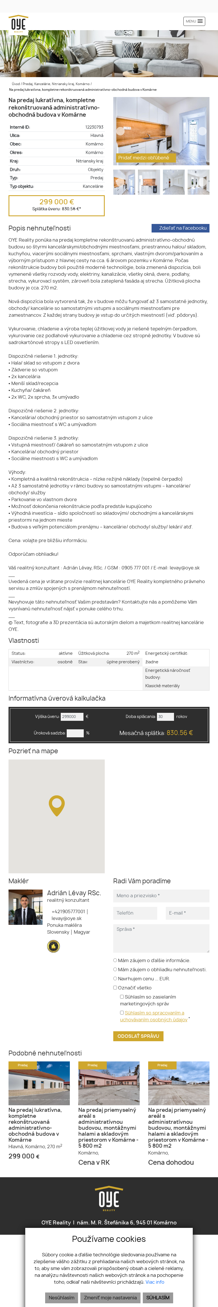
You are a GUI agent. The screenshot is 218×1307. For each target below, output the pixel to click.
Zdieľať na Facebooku (183, 228)
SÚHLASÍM (157, 1298)
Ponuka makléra (64, 925)
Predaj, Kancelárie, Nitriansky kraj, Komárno (57, 84)
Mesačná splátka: (156, 733)
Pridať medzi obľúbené (144, 158)
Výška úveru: (47, 717)
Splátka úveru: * (56, 209)
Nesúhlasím (61, 1298)
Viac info (155, 1282)
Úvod (15, 84)
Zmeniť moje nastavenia (110, 1298)
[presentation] (120, 131)
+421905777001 (68, 911)
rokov (181, 717)
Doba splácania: (141, 717)
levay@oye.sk (66, 918)
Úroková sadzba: (50, 733)
